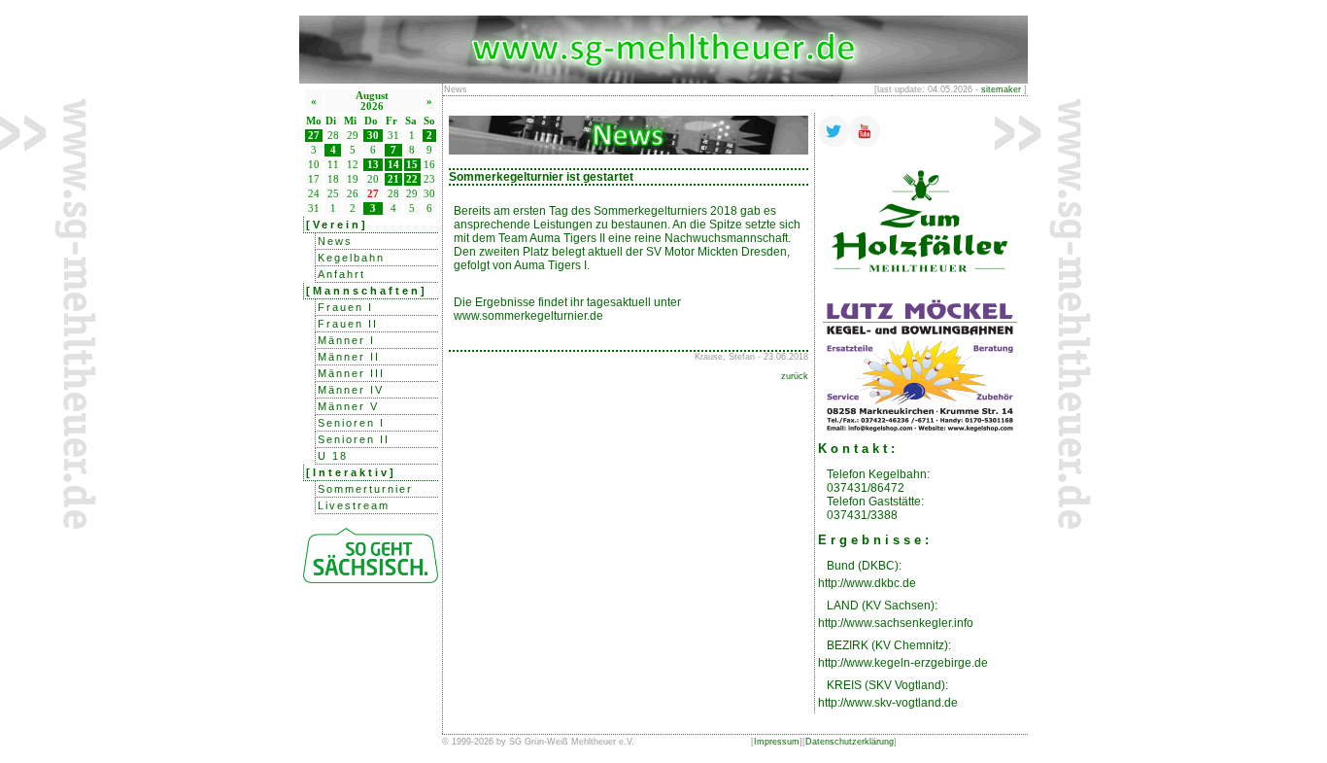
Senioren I (351, 423)
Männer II (349, 357)
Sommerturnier (365, 489)
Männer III (351, 373)
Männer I (346, 340)
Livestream (354, 505)
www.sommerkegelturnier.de (528, 316)
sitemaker (1001, 89)
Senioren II (354, 439)
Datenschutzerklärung (849, 741)
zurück (794, 376)
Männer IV (351, 390)
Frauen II (348, 323)
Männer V (348, 406)
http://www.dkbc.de (867, 583)
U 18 (333, 456)
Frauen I (345, 307)
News (335, 241)
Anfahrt (341, 274)
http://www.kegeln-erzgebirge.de (903, 663)
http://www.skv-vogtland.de (888, 703)
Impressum (777, 741)
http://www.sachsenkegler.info (895, 623)
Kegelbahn (351, 257)
